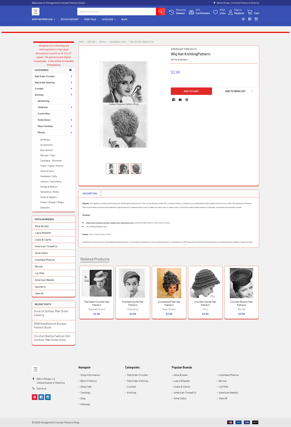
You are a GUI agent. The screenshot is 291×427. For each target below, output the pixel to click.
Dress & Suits (47, 171)
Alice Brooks (42, 226)
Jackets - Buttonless (50, 181)
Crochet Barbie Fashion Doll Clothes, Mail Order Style (52, 338)
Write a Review (179, 59)
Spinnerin (40, 286)
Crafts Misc (44, 113)
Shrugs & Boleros (48, 186)
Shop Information (42, 19)
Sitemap (85, 404)
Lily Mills (39, 273)
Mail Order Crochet (45, 76)
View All (39, 293)
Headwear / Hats (48, 176)
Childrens (43, 107)
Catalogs (107, 19)
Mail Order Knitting (45, 82)
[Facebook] (250, 19)
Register (239, 13)
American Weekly (44, 279)
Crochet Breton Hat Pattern (241, 303)
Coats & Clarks (43, 239)
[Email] (180, 99)
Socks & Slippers (48, 197)
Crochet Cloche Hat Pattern (205, 303)
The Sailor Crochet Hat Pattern (96, 303)
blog (124, 19)
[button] (235, 91)
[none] (124, 104)
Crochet (39, 88)
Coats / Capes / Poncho (51, 165)
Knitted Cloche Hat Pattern (132, 303)
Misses (41, 132)
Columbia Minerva (45, 259)
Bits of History (70, 19)
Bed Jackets (46, 150)
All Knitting (43, 101)
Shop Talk (90, 19)
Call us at (41, 388)
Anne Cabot (41, 252)
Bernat (39, 266)
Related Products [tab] (94, 259)
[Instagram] (256, 19)
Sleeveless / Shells (49, 191)
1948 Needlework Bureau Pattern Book (50, 325)
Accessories (46, 144)
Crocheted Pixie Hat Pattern (169, 303)
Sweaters (45, 207)
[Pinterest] (243, 19)
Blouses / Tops (47, 155)
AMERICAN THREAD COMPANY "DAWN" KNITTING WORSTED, (110, 223)
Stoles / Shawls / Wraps (52, 202)
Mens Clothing (45, 126)
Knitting (39, 94)
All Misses (45, 139)
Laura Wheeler (43, 232)
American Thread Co (46, 246)
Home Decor (44, 119)
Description (90, 193)
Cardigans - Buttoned (51, 160)
